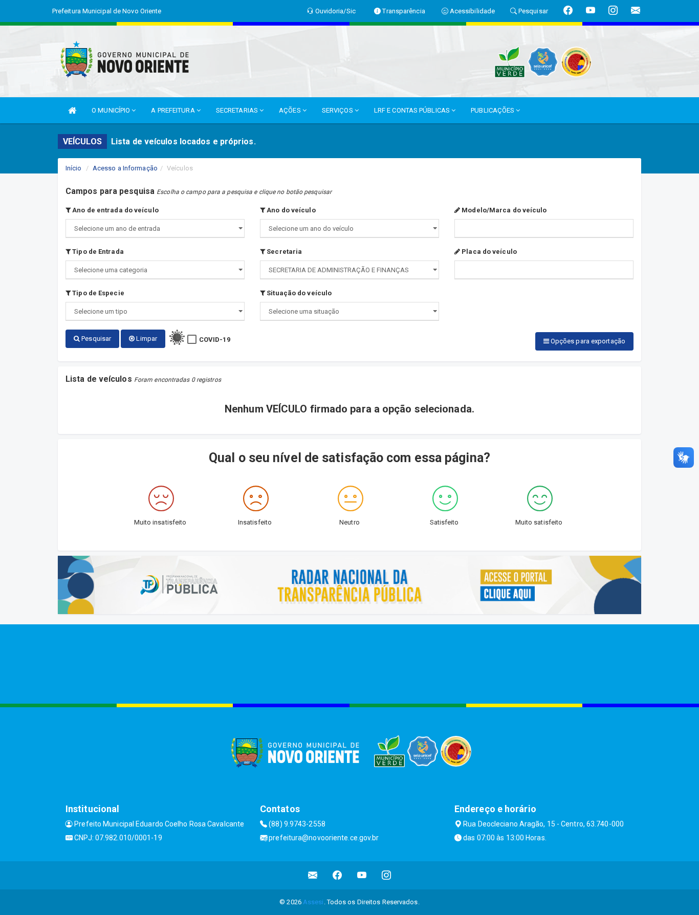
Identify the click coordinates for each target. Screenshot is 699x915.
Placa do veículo (488, 251)
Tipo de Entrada (97, 251)
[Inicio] (72, 110)
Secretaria (283, 251)
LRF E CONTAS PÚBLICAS (412, 110)
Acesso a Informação (125, 168)
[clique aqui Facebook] (337, 875)
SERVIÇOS (338, 110)
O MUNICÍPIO (112, 110)
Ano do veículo (290, 210)
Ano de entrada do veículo (115, 210)
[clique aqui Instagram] (387, 875)
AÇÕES (290, 110)
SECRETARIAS (237, 110)
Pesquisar (95, 338)
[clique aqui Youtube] (362, 875)
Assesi (313, 902)
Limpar (146, 338)
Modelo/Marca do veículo (503, 210)
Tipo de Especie (97, 293)
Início (73, 168)
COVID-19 (214, 339)
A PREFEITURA (173, 110)
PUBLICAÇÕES (493, 110)
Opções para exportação (587, 341)
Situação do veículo (298, 293)
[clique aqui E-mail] (313, 875)
